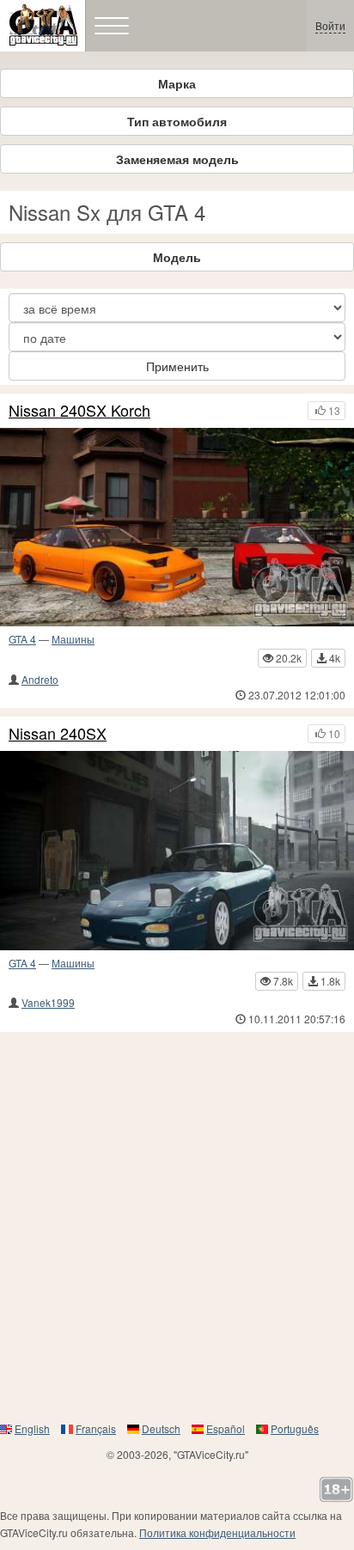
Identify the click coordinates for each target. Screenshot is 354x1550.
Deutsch (161, 1428)
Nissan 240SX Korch (79, 410)
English (32, 1428)
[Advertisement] (177, 1226)
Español (225, 1428)
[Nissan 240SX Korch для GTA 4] (177, 527)
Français (96, 1428)
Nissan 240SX (58, 733)
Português (295, 1428)
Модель (177, 256)
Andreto (39, 679)
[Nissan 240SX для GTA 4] (177, 850)
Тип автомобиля (177, 121)
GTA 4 (22, 639)
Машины (73, 639)
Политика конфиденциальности (217, 1532)
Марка (177, 83)
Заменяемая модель (177, 159)
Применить (177, 366)
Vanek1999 (48, 1002)
